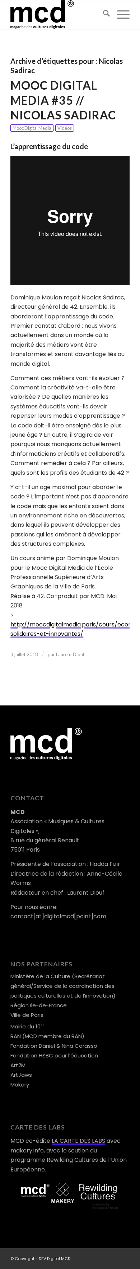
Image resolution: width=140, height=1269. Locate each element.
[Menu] (120, 14)
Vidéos (64, 128)
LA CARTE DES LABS (78, 1141)
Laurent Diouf (70, 654)
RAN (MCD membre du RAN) (47, 1036)
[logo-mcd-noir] (58, 14)
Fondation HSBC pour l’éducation (54, 1055)
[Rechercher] (103, 14)
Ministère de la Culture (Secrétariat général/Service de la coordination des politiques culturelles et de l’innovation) (63, 985)
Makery (19, 1084)
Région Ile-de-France (38, 1005)
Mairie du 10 (27, 1026)
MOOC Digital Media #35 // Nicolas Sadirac (63, 100)
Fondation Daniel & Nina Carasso (53, 1046)
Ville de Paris (26, 1015)
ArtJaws (21, 1075)
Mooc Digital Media (32, 128)
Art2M (17, 1065)
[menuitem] (103, 14)
